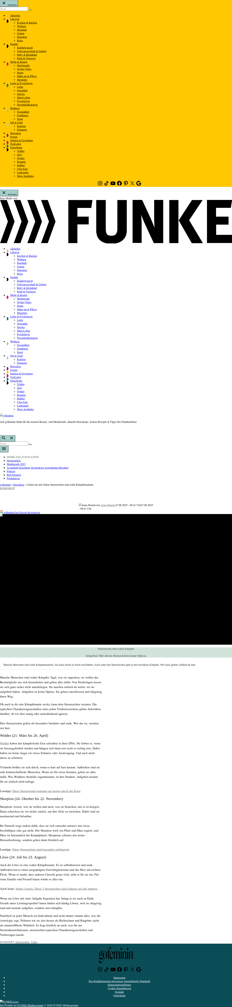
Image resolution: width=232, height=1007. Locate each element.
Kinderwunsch (25, 47)
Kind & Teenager (26, 58)
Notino (20, 158)
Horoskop (15, 133)
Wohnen (21, 26)
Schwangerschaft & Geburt (31, 51)
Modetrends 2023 (16, 464)
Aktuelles (15, 15)
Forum (13, 136)
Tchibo (20, 151)
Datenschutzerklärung (119, 984)
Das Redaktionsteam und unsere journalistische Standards (119, 981)
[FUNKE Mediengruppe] (9, 1001)
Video (34, 942)
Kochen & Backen (27, 22)
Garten (20, 33)
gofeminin (5, 484)
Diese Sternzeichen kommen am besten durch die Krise (46, 791)
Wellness (15, 108)
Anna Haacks (108, 505)
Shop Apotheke (25, 176)
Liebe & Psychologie (21, 83)
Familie (14, 44)
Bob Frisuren (14, 474)
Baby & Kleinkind (27, 54)
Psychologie (23, 101)
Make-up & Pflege (27, 76)
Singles (21, 94)
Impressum (119, 977)
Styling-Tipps (24, 69)
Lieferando (23, 172)
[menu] (4, 449)
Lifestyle (14, 19)
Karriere (21, 126)
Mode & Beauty (19, 62)
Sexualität (22, 90)
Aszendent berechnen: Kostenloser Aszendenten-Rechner (37, 467)
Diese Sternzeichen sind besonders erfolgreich (40, 849)
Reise (20, 40)
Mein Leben (23, 97)
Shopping (22, 79)
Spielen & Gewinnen (21, 140)
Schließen (12, 4)
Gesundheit (23, 111)
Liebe (20, 87)
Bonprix (21, 161)
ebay (19, 154)
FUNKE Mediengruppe (30, 1005)
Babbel (21, 165)
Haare (20, 72)
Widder (4, 743)
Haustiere (22, 37)
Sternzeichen (14, 460)
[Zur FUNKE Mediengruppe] (116, 242)
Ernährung (22, 115)
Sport (20, 119)
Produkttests (13, 478)
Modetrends (23, 65)
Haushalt (21, 29)
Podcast (11, 471)
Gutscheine (16, 147)
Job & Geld (16, 122)
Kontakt (119, 992)
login (1, 428)
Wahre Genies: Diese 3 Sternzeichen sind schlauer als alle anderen (56, 888)
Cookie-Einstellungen (119, 988)
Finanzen (22, 129)
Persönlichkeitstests (27, 104)
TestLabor (15, 144)
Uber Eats (22, 169)
